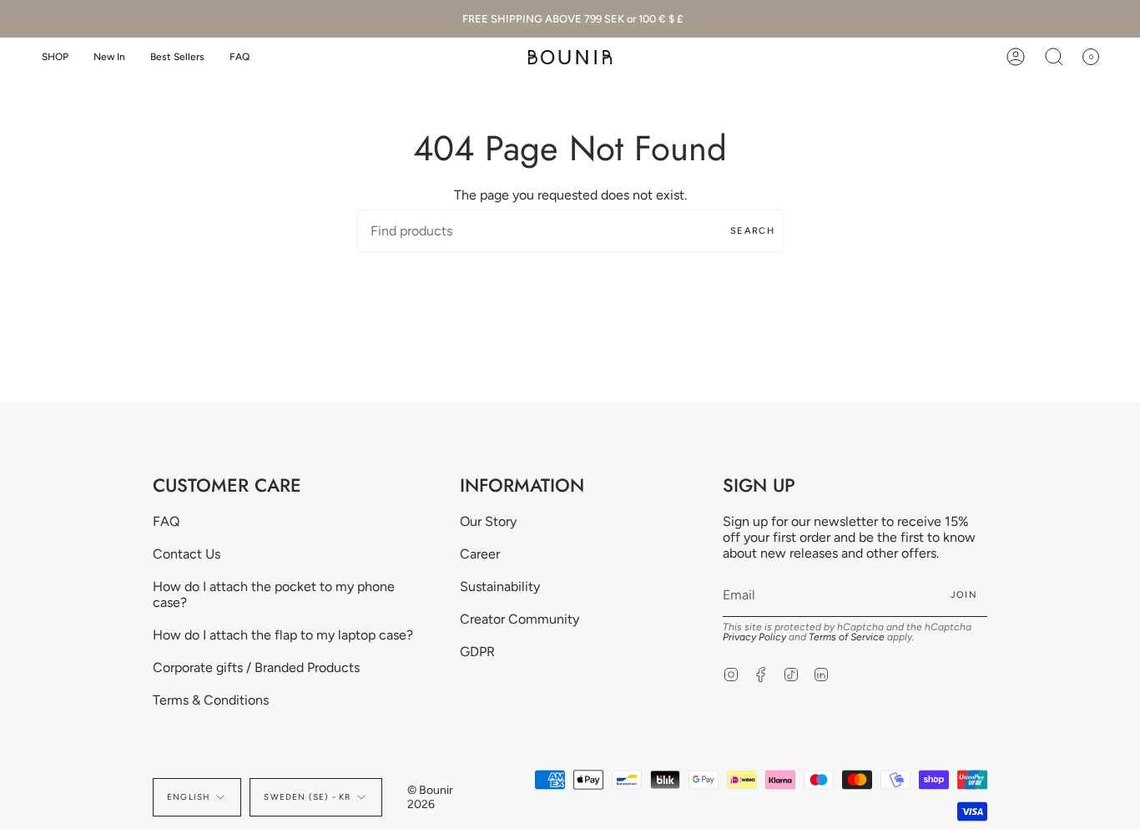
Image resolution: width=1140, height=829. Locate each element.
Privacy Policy (754, 637)
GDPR (477, 652)
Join (964, 594)
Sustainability (500, 586)
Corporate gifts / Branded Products (256, 667)
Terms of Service (847, 637)
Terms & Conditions (211, 700)
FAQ (166, 521)
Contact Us (186, 554)
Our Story (488, 521)
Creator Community (519, 619)
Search (752, 230)
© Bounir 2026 (430, 797)
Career (480, 554)
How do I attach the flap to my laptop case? (283, 635)
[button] (55, 57)
